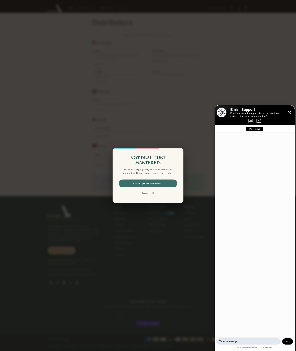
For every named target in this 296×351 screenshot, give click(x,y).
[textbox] (248, 341)
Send (287, 341)
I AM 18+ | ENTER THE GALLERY (148, 183)
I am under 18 (148, 193)
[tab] (250, 121)
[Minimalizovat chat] (289, 112)
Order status (254, 129)
